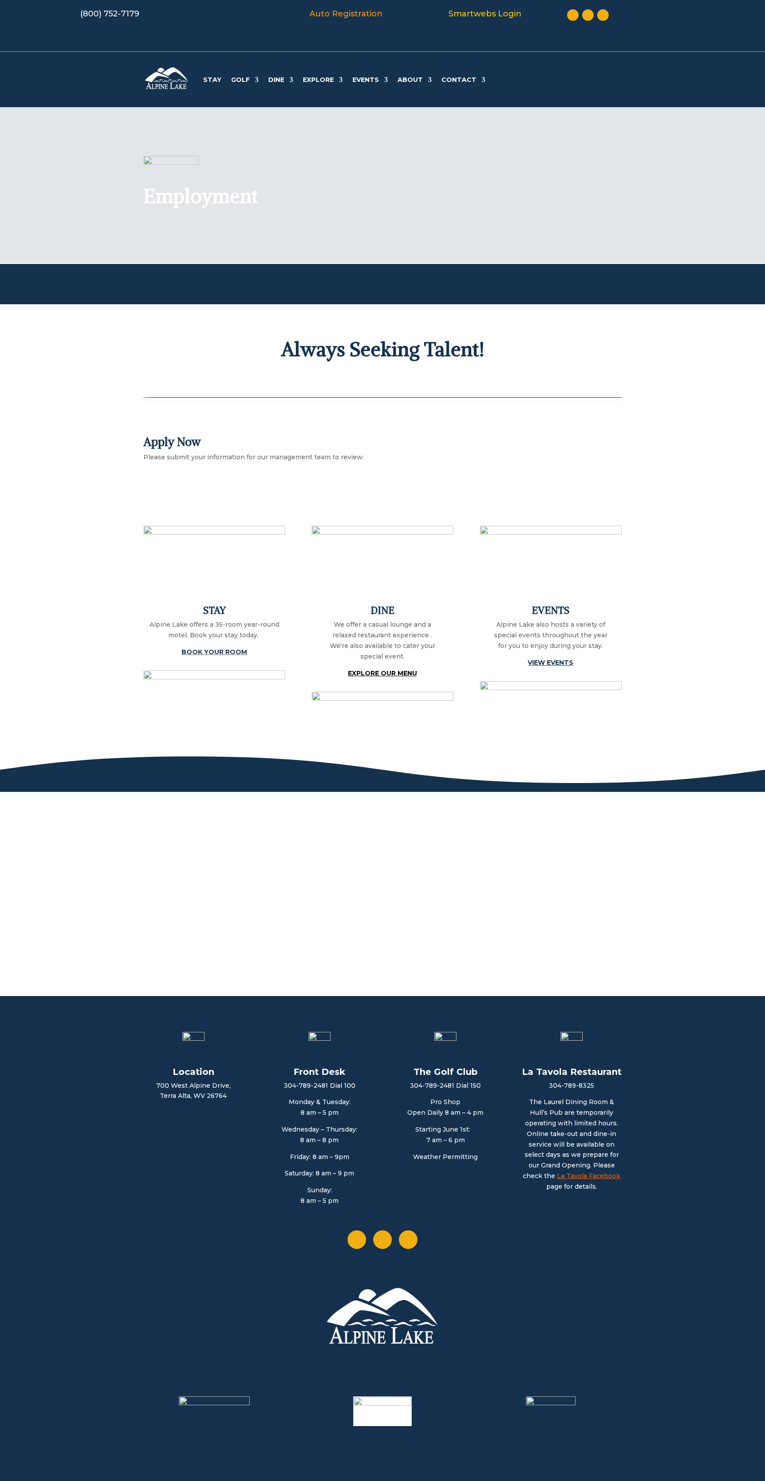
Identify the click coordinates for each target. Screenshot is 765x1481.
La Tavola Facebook (588, 1176)
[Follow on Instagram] (603, 15)
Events (365, 80)
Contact (458, 80)
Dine (276, 80)
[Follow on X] (588, 15)
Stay (212, 80)
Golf (240, 80)
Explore (318, 80)
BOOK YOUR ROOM (214, 652)
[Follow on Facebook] (573, 15)
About (410, 80)
